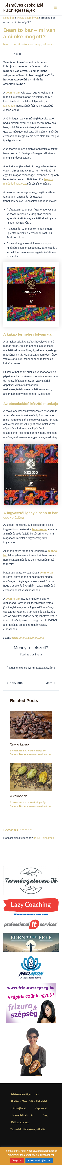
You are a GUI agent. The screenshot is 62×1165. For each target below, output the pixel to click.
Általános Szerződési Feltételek (29, 1101)
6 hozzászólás (18, 803)
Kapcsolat (41, 1108)
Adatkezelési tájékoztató (24, 1094)
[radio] (19, 661)
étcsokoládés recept (29, 44)
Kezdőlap (9, 17)
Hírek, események (28, 17)
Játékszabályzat (19, 1122)
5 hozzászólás (18, 751)
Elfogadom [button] (17, 1160)
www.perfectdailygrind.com (28, 637)
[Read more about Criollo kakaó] (31, 725)
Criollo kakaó (19, 745)
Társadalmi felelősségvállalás (27, 1129)
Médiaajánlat (18, 1108)
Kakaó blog (34, 751)
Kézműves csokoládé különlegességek (23, 8)
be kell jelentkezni (44, 838)
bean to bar (9, 44)
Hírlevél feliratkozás (22, 1115)
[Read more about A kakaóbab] (31, 777)
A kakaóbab (18, 797)
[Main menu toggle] (55, 7)
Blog (45, 1115)
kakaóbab (48, 44)
